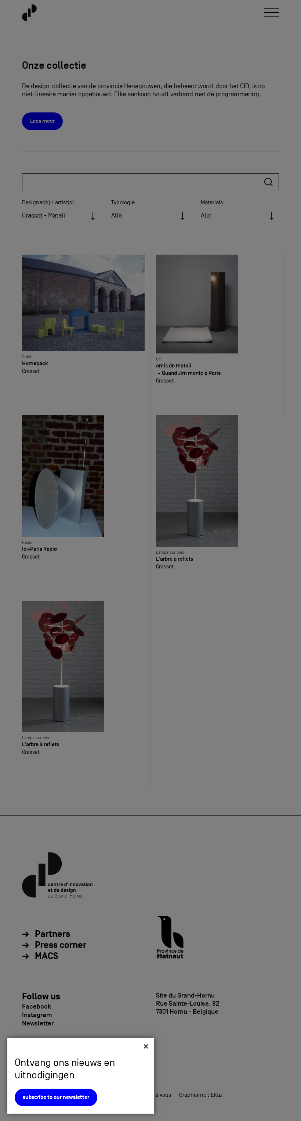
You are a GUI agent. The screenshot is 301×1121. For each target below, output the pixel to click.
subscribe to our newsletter (56, 1097)
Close (146, 1046)
